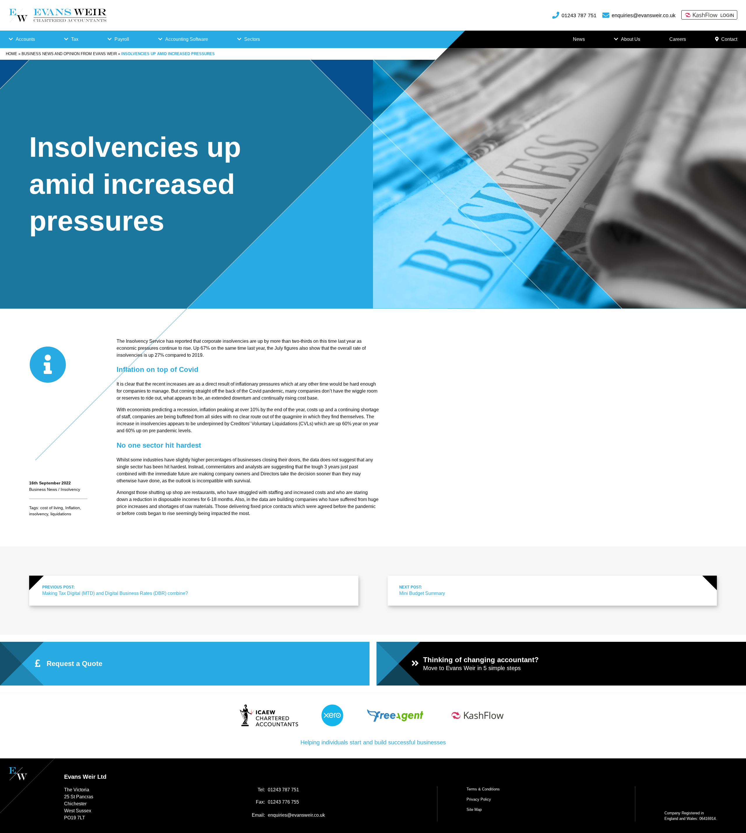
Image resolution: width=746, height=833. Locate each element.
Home (11, 54)
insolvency (38, 514)
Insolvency (70, 489)
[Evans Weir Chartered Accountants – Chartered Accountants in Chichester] (57, 15)
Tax (74, 39)
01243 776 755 (283, 801)
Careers (677, 39)
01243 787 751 (579, 15)
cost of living (51, 507)
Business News (43, 489)
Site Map (474, 809)
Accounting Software (186, 39)
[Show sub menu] (11, 39)
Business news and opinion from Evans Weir (69, 54)
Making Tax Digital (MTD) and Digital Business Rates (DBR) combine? (115, 590)
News (579, 39)
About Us (630, 39)
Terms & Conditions (483, 789)
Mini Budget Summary (422, 590)
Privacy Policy (479, 799)
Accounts (25, 39)
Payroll (122, 39)
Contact (729, 39)
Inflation (72, 507)
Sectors (252, 39)
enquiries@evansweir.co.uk (643, 15)
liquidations (60, 514)
